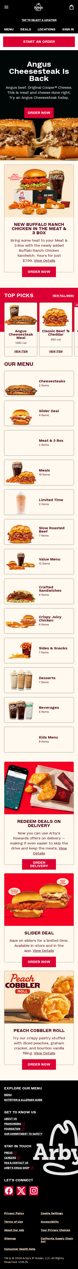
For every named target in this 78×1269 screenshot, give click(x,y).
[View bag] (71, 7)
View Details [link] (44, 261)
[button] (63, 295)
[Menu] (6, 7)
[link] (20, 334)
